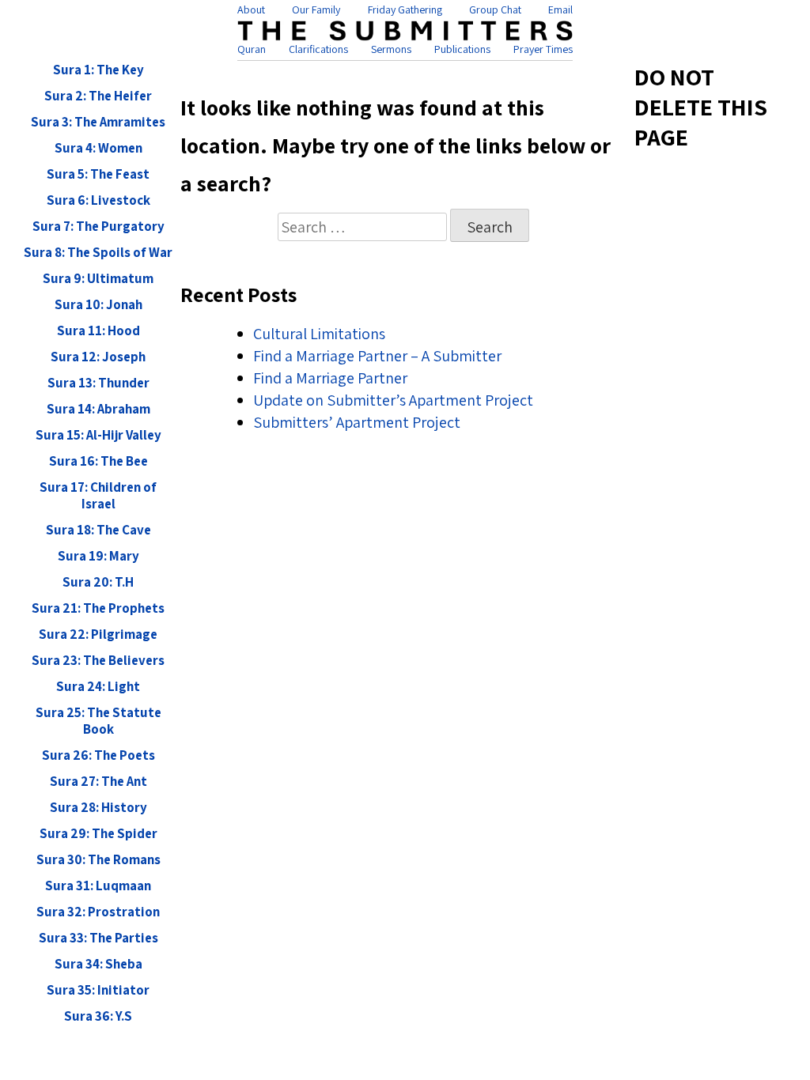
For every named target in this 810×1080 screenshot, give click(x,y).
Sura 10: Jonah (98, 304)
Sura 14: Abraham (98, 409)
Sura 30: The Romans (98, 860)
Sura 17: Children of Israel (98, 495)
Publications (462, 49)
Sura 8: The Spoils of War (98, 252)
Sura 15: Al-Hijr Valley (98, 435)
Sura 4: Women (98, 148)
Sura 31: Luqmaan (98, 886)
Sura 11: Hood (98, 331)
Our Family (316, 9)
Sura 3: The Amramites (98, 122)
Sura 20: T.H (98, 582)
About (251, 9)
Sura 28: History (98, 807)
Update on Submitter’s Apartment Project (393, 400)
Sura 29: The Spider (98, 833)
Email (560, 9)
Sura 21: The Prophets (98, 608)
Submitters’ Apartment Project (356, 422)
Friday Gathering (405, 9)
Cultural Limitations (319, 333)
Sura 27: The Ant (98, 781)
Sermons (391, 49)
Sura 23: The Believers (98, 660)
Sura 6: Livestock (98, 200)
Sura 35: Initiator (98, 990)
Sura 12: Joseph (98, 357)
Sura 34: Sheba (98, 964)
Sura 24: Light (98, 686)
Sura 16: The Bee (98, 461)
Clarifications (318, 49)
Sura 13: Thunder (98, 383)
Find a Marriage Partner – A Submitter (377, 356)
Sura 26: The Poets (98, 755)
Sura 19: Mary (98, 556)
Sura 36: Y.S (98, 1016)
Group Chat (495, 9)
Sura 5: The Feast (98, 174)
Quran (251, 49)
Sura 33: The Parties (98, 938)
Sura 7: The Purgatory (98, 226)
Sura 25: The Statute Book (98, 721)
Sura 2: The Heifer (98, 96)
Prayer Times (543, 49)
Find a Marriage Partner (330, 378)
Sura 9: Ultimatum (98, 278)
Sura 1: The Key (98, 70)
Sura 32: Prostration (98, 912)
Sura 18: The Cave (98, 530)
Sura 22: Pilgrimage (98, 634)
